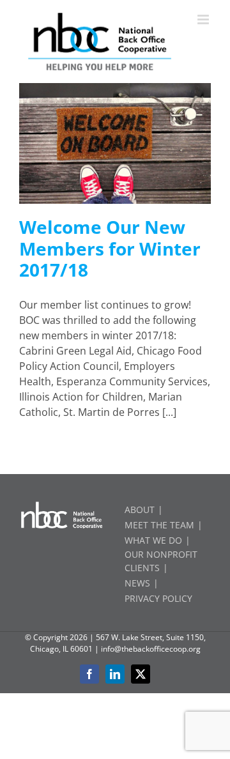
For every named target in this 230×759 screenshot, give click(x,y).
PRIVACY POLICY (158, 598)
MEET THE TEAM (159, 525)
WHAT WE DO (153, 540)
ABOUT (140, 509)
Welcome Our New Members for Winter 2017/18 (110, 248)
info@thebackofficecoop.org (151, 648)
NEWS (137, 583)
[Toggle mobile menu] (204, 19)
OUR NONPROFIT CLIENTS (161, 561)
